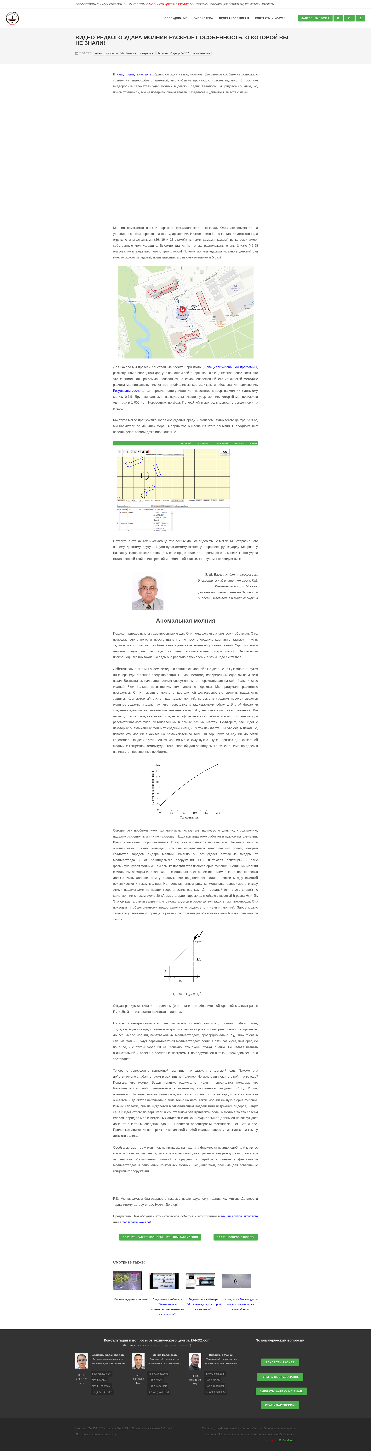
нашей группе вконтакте (239, 1216)
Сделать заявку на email (281, 1391)
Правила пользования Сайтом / (152, 1428)
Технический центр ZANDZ (174, 53)
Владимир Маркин (221, 1354)
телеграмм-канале (136, 1222)
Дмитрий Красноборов (108, 1354)
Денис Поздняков (165, 1354)
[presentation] (109, 1291)
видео (99, 53)
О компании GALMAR (114, 1428)
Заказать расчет (279, 1362)
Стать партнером (280, 1405)
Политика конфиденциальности (96, 1434)
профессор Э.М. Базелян (121, 53)
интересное (147, 53)
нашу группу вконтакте (134, 74)
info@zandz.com (101, 1373)
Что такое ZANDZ (86, 1428)
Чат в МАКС (99, 1379)
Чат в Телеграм (101, 1385)
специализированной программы (232, 367)
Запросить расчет (315, 18)
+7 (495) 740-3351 (102, 1392)
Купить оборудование (280, 1376)
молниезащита (201, 53)
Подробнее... (287, 1440)
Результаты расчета (128, 391)
